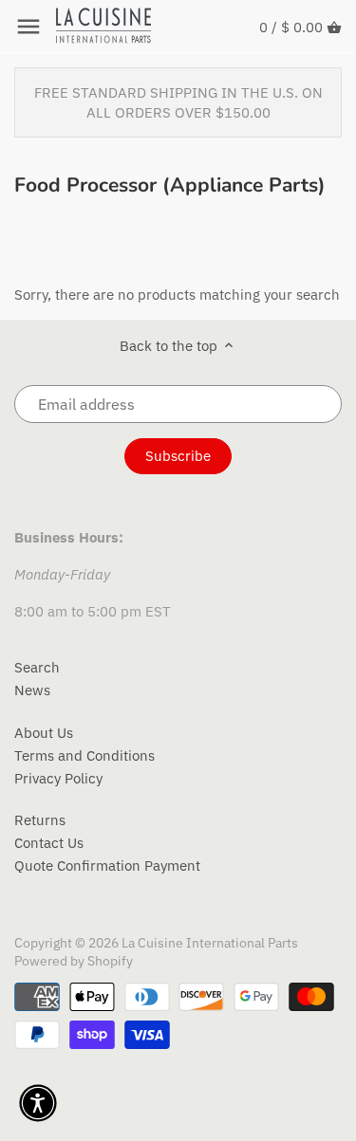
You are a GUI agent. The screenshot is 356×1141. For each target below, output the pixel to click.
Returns (40, 820)
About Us (43, 733)
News (32, 690)
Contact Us (49, 843)
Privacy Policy (58, 778)
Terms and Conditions (84, 755)
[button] (38, 1103)
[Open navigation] (28, 26)
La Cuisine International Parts (210, 942)
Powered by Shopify (73, 960)
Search (37, 667)
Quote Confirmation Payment (107, 865)
